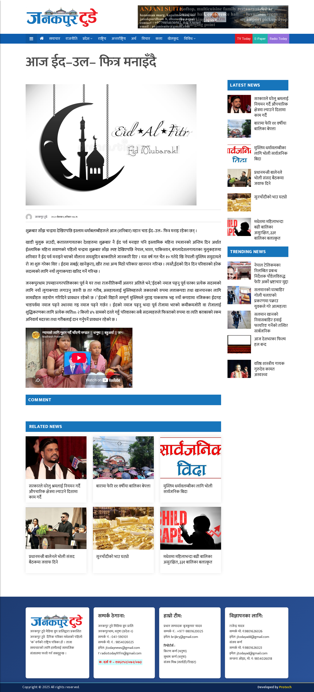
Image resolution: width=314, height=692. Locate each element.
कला (159, 38)
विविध (188, 38)
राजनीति (71, 38)
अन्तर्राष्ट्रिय (119, 38)
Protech (285, 687)
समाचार (54, 38)
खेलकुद (173, 38)
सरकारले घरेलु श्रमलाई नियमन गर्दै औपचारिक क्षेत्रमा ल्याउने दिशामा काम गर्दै (54, 491)
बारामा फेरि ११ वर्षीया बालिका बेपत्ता (123, 486)
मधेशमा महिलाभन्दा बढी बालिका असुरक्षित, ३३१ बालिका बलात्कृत (187, 559)
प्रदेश (86, 38)
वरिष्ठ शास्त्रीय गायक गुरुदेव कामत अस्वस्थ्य (269, 369)
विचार (146, 38)
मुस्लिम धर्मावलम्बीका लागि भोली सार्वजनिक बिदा (187, 488)
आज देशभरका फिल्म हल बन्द (270, 341)
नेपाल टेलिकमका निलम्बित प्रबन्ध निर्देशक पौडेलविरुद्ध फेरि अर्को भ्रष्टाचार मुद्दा (271, 274)
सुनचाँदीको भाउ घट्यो (112, 556)
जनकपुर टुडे (41, 216)
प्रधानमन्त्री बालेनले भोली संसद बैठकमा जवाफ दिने (52, 559)
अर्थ (133, 38)
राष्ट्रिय (102, 38)
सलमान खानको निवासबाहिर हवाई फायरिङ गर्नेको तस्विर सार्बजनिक (271, 323)
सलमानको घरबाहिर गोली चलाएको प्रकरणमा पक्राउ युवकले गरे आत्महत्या (270, 298)
